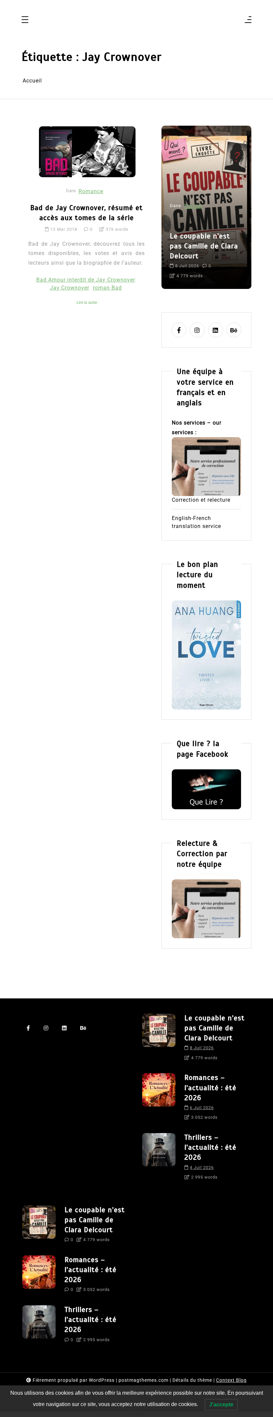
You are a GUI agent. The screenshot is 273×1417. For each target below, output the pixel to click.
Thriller (193, 206)
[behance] (233, 329)
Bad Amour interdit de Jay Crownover (85, 280)
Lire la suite (87, 302)
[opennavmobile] (248, 20)
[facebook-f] (178, 329)
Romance (91, 191)
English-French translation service (196, 522)
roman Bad (107, 288)
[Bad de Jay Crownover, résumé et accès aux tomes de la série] (87, 151)
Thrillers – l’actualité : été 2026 (210, 1147)
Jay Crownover (69, 288)
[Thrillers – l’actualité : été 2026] (158, 1159)
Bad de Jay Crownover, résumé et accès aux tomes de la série (86, 212)
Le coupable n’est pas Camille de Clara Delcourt (204, 245)
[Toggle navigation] (25, 20)
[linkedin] (215, 329)
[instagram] (197, 329)
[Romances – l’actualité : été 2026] (158, 1099)
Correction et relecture (201, 500)
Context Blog (231, 1380)
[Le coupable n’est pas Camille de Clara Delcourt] (158, 1040)
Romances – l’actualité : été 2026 (210, 1087)
